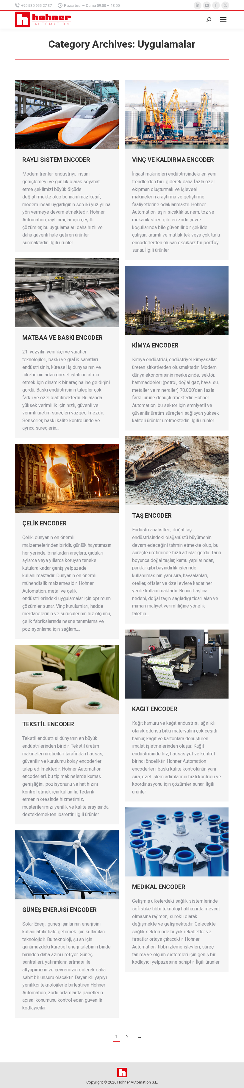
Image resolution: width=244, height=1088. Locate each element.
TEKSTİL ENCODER (48, 724)
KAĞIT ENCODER (154, 709)
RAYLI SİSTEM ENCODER (56, 159)
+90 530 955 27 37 (36, 5)
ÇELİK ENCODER (44, 523)
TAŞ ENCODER (152, 515)
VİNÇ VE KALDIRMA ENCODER (173, 159)
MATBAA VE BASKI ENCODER (62, 337)
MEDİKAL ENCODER (158, 886)
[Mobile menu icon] (223, 20)
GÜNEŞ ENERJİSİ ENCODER (59, 909)
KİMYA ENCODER (155, 345)
